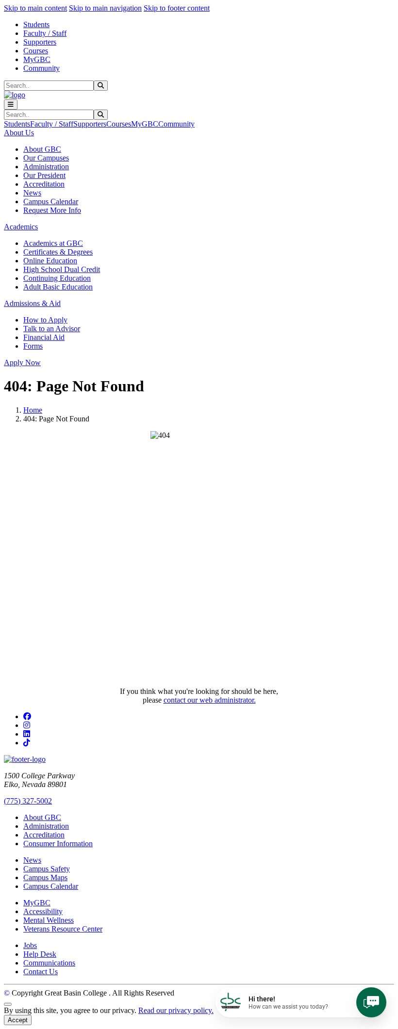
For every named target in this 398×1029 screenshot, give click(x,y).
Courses (35, 51)
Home (32, 410)
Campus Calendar (50, 201)
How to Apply (45, 320)
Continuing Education (57, 278)
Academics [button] (21, 227)
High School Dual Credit (61, 269)
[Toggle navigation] (10, 104)
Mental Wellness (48, 920)
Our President (44, 175)
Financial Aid (44, 337)
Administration (46, 166)
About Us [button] (19, 133)
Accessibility (43, 911)
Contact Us (40, 971)
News (32, 193)
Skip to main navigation (105, 8)
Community (41, 68)
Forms (33, 346)
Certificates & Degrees (58, 252)
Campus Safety (46, 869)
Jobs (30, 945)
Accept (18, 1020)
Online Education (50, 261)
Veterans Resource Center (62, 929)
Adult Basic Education (58, 287)
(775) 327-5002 (28, 801)
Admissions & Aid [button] (32, 303)
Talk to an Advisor (51, 328)
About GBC (42, 149)
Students (36, 24)
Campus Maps (45, 877)
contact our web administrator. (210, 700)
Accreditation (44, 184)
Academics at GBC (53, 243)
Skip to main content (35, 8)
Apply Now (22, 362)
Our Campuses (46, 158)
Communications (49, 963)
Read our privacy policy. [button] (176, 1010)
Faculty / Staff (44, 33)
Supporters (39, 42)
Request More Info (52, 210)
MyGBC (36, 59)
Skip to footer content (177, 8)
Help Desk (39, 954)
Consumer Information (58, 843)
